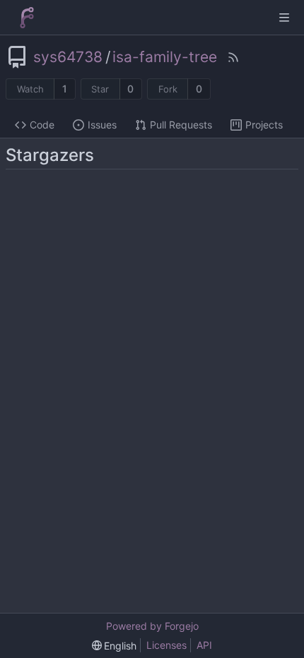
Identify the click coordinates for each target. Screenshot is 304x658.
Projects (264, 125)
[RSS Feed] (233, 57)
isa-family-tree (164, 57)
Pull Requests (181, 125)
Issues (102, 125)
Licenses (166, 645)
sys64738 (68, 57)
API (204, 645)
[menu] (114, 646)
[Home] (27, 17)
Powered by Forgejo (152, 626)
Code (42, 125)
